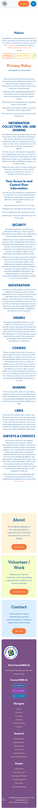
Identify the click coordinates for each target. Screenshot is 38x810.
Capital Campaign (19, 787)
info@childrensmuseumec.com (19, 48)
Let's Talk (19, 631)
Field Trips (19, 749)
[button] (33, 3)
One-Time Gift (19, 772)
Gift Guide (19, 769)
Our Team (19, 716)
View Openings (19, 592)
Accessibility (19, 739)
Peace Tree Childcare (19, 757)
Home (19, 709)
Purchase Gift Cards (19, 776)
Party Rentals (19, 746)
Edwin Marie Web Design (19, 802)
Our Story (19, 712)
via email (19, 481)
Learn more (19, 547)
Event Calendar (19, 723)
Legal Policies (19, 753)
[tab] (8, 56)
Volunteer (19, 783)
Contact (24, 4)
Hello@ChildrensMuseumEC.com (19, 670)
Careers (19, 720)
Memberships (19, 742)
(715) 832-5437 (19, 674)
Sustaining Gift (19, 779)
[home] (6, 3)
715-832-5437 (11, 45)
